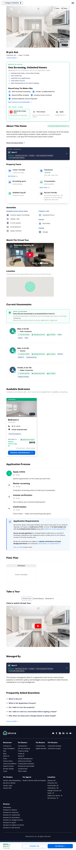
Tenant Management (25, 759)
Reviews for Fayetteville (11, 815)
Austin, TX (51, 793)
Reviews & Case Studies (26, 766)
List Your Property (24, 748)
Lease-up (21, 753)
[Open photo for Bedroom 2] (21, 407)
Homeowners (22, 746)
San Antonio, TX (53, 798)
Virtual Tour (63, 41)
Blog (4, 753)
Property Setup (23, 751)
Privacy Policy (8, 761)
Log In (5, 771)
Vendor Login (7, 785)
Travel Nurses (40, 746)
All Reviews (7, 807)
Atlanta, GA (51, 780)
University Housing (54, 748)
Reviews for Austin (9, 822)
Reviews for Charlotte (11, 812)
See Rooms (12, 176)
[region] (38, 113)
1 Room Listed (11, 58)
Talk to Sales (22, 771)
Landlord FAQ (22, 769)
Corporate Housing (54, 746)
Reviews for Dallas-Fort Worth (13, 825)
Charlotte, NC (52, 783)
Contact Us (7, 746)
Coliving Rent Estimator (26, 764)
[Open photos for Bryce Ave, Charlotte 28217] (38, 27)
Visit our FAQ (17, 547)
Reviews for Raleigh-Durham (13, 820)
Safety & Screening (24, 761)
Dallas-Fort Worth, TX (55, 796)
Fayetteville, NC (53, 785)
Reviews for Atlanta (10, 810)
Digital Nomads (41, 748)
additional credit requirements (54, 529)
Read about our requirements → (49, 543)
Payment (21, 756)
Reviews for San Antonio (11, 828)
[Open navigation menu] (73, 3)
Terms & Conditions (9, 764)
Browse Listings (8, 769)
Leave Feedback (9, 748)
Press (5, 759)
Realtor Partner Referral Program (34, 780)
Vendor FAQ (7, 788)
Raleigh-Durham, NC (55, 790)
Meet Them (44, 187)
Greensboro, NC (53, 788)
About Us (6, 756)
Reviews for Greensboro (11, 817)
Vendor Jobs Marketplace (12, 780)
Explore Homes (8, 766)
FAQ (4, 751)
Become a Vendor (9, 783)
